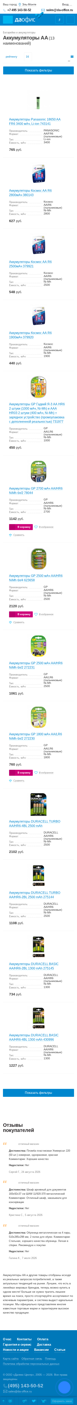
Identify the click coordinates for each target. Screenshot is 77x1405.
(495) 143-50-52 (25, 1385)
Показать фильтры (38, 70)
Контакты (24, 1339)
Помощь (50, 1358)
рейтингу (11, 56)
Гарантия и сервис (17, 1344)
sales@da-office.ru (59, 10)
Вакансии (41, 1349)
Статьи (59, 1349)
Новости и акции (16, 1349)
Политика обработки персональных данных (31, 1363)
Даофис (29, 17)
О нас (7, 1339)
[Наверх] (3, 1401)
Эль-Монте (29, 4)
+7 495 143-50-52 (19, 10)
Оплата (42, 1339)
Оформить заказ (62, 1401)
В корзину (24, 526)
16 (27, 56)
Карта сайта (11, 1358)
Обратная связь (32, 1358)
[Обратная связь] (10, 1401)
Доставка (44, 1344)
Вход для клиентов (67, 4)
